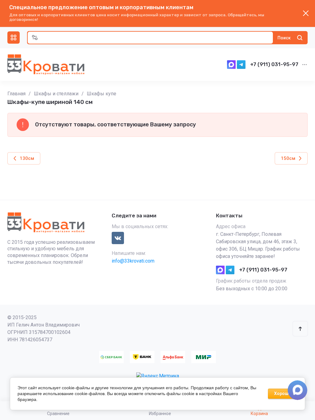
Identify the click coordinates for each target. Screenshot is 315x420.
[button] (13, 37)
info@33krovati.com (133, 261)
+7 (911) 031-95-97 (274, 64)
